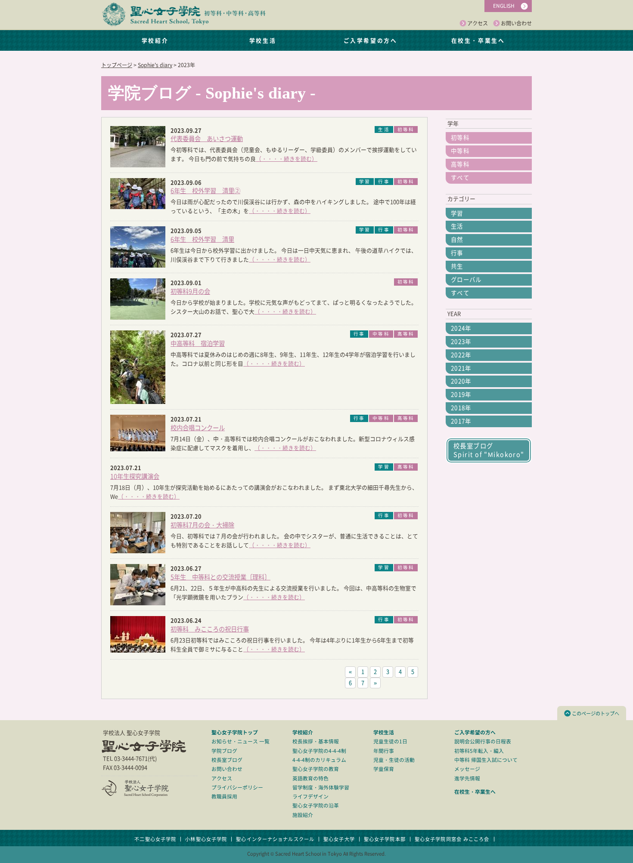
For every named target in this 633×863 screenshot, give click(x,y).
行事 (457, 253)
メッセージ (467, 769)
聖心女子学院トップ (234, 732)
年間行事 (383, 751)
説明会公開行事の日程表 (482, 741)
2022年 (461, 355)
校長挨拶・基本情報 (315, 741)
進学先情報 (467, 778)
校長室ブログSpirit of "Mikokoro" (488, 450)
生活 (457, 226)
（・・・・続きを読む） (286, 159)
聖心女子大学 (339, 839)
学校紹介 (155, 40)
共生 (457, 266)
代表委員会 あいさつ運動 (207, 139)
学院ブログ (224, 751)
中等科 (460, 151)
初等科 (460, 138)
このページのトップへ (595, 713)
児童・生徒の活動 (394, 760)
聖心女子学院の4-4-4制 (319, 751)
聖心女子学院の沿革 (315, 805)
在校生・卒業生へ (478, 40)
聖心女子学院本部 (385, 839)
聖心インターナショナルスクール (275, 839)
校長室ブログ (226, 760)
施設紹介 (302, 815)
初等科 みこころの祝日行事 (210, 629)
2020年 (461, 381)
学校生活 (262, 40)
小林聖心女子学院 (206, 839)
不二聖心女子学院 (155, 839)
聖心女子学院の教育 (315, 769)
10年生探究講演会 (134, 476)
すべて (460, 178)
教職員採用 (224, 796)
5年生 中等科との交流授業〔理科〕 (220, 577)
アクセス (477, 23)
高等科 (460, 164)
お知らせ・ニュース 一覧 (240, 741)
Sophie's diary (155, 65)
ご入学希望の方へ (370, 40)
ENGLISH (504, 5)
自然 (457, 240)
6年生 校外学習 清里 (202, 239)
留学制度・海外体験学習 (320, 787)
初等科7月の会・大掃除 (202, 525)
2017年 (461, 421)
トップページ (116, 65)
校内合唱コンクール (198, 428)
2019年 (461, 394)
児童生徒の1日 (390, 741)
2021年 (461, 368)
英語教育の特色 (310, 778)
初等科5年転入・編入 (479, 751)
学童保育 (383, 769)
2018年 (461, 408)
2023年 (461, 342)
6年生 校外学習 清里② (205, 191)
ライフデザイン (310, 796)
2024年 (461, 328)
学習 (457, 213)
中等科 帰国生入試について (486, 760)
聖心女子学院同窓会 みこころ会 (452, 839)
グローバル (466, 280)
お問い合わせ (516, 23)
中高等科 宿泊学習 (198, 343)
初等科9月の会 (190, 291)
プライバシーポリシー (237, 787)
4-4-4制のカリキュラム (319, 760)
